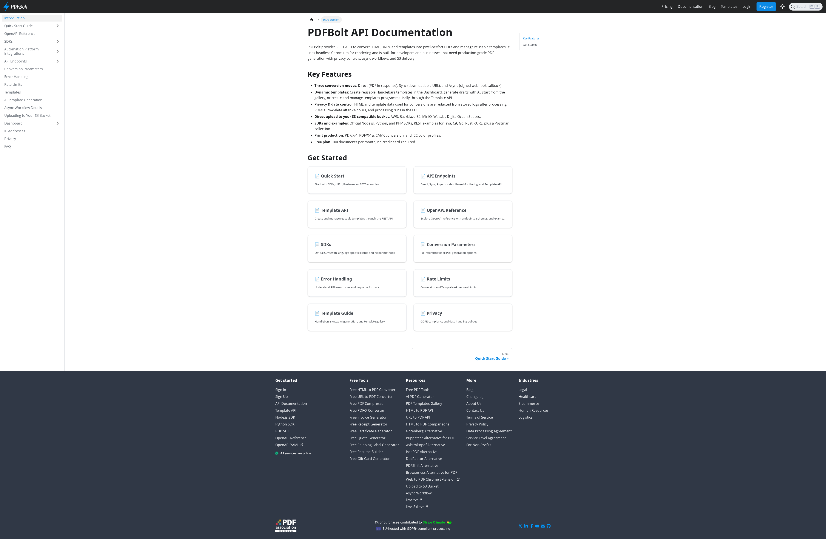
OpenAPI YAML (287, 444)
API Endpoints (15, 61)
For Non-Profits (478, 444)
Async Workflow (418, 493)
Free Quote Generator (367, 438)
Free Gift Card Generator (370, 458)
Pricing (667, 6)
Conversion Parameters (23, 69)
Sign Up (281, 396)
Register (766, 6)
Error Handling (16, 76)
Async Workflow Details (23, 107)
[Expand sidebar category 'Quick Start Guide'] (57, 25)
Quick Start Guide (18, 25)
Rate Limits (13, 84)
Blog (712, 6)
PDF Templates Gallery (424, 403)
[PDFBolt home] (16, 6)
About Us (473, 403)
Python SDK (284, 424)
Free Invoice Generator (368, 417)
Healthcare (527, 396)
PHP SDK (282, 431)
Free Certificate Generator (371, 431)
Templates (729, 6)
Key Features (531, 38)
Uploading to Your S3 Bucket (27, 115)
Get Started (530, 45)
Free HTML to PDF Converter (373, 389)
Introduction (14, 18)
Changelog (475, 396)
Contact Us (475, 410)
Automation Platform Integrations (21, 51)
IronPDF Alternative (422, 451)
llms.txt (412, 500)
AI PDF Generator (420, 396)
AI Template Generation (23, 100)
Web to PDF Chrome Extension (431, 479)
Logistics (526, 417)
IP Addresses (14, 131)
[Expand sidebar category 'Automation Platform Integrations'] (57, 51)
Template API (285, 410)
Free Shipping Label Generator (374, 444)
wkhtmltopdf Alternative (425, 444)
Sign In (280, 389)
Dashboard (13, 123)
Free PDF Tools (418, 389)
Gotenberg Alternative (424, 431)
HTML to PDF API (419, 410)
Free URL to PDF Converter (371, 396)
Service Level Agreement (486, 438)
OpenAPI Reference (19, 33)
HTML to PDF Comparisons (427, 424)
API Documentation (291, 403)
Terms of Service (479, 417)
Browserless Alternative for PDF (431, 472)
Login (747, 6)
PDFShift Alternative (422, 465)
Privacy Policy (477, 424)
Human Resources (534, 410)
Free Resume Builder (366, 451)
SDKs (8, 41)
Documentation (690, 6)
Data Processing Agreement (489, 431)
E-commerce (529, 403)
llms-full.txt (415, 507)
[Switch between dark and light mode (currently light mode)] (782, 6)
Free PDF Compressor (367, 403)
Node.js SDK (285, 417)
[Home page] (312, 19)
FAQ (7, 146)
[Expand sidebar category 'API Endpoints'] (57, 61)
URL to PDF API (418, 417)
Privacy (10, 138)
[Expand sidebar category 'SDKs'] (57, 41)
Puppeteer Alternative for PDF (430, 438)
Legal (523, 389)
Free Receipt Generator (368, 424)
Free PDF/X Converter (367, 410)
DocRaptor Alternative (424, 458)
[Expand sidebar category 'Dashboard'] (57, 123)
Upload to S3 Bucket (422, 486)
